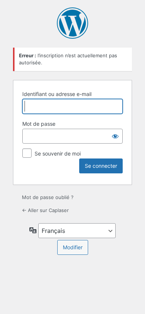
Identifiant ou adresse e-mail (56, 94)
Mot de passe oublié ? (48, 197)
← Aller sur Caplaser (45, 210)
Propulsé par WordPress (72, 23)
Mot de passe (38, 124)
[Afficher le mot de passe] (115, 136)
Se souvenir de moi (58, 153)
